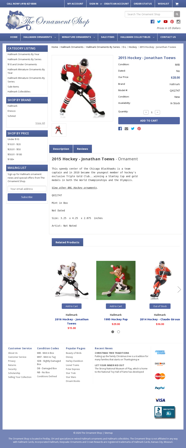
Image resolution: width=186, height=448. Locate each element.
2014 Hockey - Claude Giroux (160, 319)
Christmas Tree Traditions (112, 353)
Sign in (93, 3)
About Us (13, 353)
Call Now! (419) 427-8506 (21, 3)
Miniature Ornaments (77, 37)
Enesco (12, 110)
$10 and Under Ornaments (22, 64)
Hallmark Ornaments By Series (24, 59)
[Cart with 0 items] (177, 3)
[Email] (126, 128)
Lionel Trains (72, 365)
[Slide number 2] (118, 331)
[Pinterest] (139, 128)
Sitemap (108, 432)
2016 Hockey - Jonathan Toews (71, 321)
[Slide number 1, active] (112, 331)
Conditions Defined (47, 376)
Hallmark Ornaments (37, 37)
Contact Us (168, 37)
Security (12, 369)
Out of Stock (160, 306)
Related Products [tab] (67, 242)
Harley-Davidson (74, 360)
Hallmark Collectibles (135, 37)
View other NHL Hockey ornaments (74, 187)
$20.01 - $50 (14, 149)
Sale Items (107, 37)
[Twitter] (133, 128)
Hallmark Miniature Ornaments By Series (26, 79)
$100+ (11, 159)
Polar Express (73, 369)
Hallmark (12, 105)
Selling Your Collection (19, 377)
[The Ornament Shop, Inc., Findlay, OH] (164, 412)
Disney (69, 357)
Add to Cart (72, 306)
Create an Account (116, 3)
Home (13, 37)
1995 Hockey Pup (116, 319)
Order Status (143, 3)
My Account (75, 3)
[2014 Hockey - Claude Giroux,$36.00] (160, 280)
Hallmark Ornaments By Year (23, 54)
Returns (12, 365)
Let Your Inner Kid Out (109, 365)
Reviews (82, 149)
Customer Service (17, 357)
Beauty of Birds (74, 353)
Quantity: (123, 111)
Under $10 (13, 139)
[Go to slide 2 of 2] (52, 289)
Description (61, 149)
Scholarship (14, 373)
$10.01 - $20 (14, 144)
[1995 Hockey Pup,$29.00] (116, 280)
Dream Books (73, 381)
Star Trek (71, 373)
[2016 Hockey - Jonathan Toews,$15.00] (71, 280)
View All (40, 123)
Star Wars (71, 377)
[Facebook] (120, 128)
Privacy (11, 360)
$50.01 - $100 (15, 154)
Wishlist (163, 3)
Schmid (12, 116)
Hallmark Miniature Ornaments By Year (26, 71)
